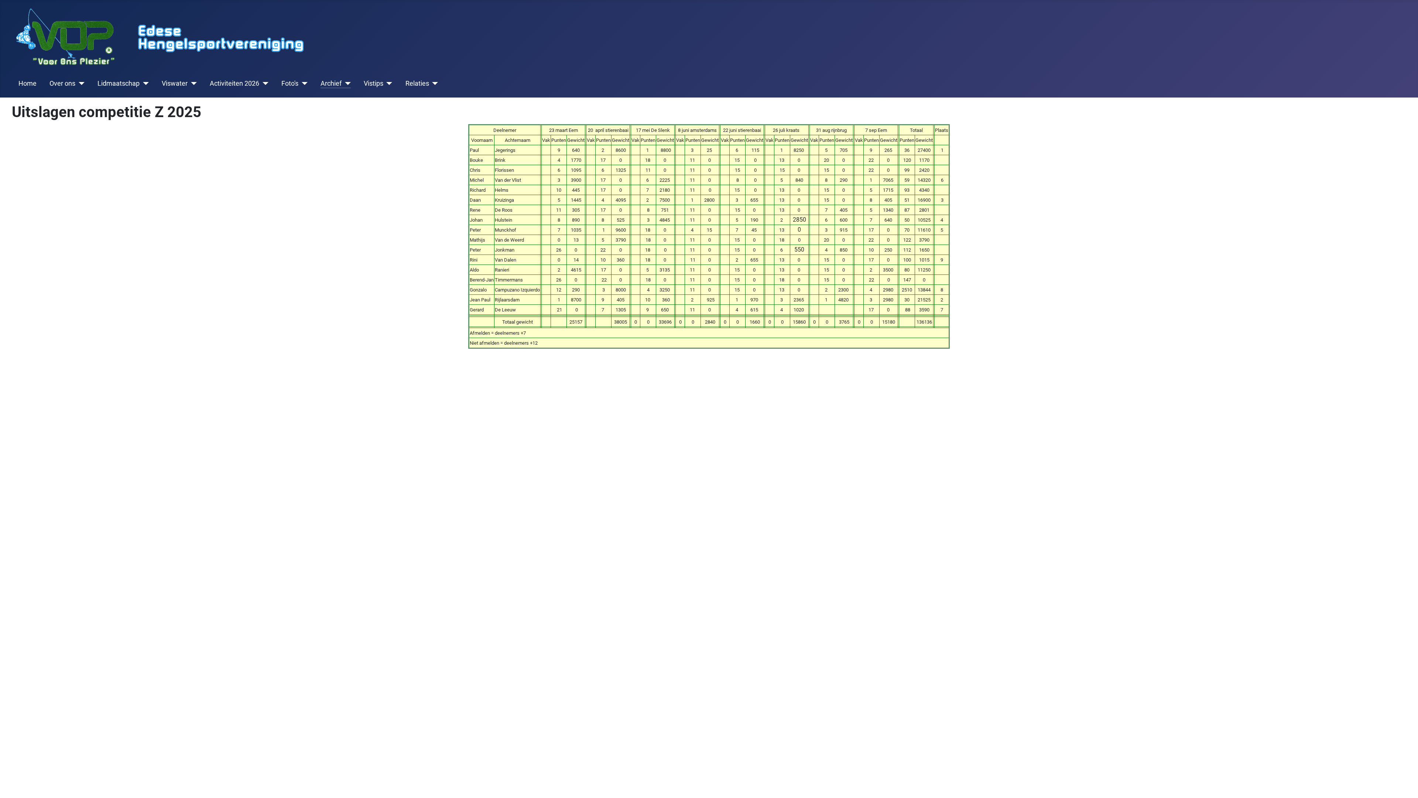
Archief (331, 83)
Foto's (289, 83)
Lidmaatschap (118, 83)
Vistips (373, 83)
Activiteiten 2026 (234, 83)
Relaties (417, 83)
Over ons (62, 83)
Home (27, 83)
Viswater (175, 83)
